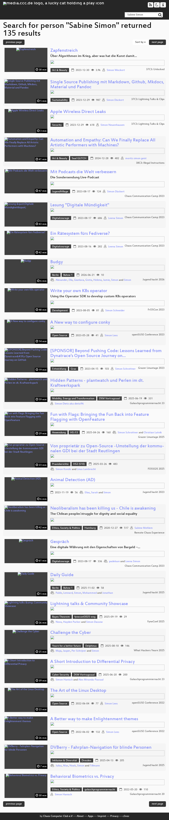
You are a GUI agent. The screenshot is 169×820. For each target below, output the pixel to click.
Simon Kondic (63, 469)
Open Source (59, 335)
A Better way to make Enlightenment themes (94, 719)
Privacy (114, 816)
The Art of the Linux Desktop (78, 690)
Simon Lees (111, 335)
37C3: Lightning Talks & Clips (147, 99)
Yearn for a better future (66, 646)
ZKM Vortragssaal (109, 398)
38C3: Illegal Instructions (150, 163)
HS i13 (74, 432)
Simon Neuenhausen (112, 125)
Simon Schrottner (125, 369)
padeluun (114, 561)
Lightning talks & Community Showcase (89, 604)
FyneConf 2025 (155, 621)
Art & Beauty (59, 70)
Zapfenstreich (64, 50)
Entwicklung (59, 369)
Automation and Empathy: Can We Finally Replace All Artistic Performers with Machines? (102, 143)
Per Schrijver (79, 651)
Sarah (94, 492)
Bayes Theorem (61, 617)
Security (57, 125)
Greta (88, 280)
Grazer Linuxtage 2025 (151, 437)
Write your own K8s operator (78, 291)
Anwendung (59, 432)
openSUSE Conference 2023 (148, 334)
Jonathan (107, 593)
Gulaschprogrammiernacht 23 (147, 403)
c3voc (126, 816)
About (80, 816)
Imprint (101, 816)
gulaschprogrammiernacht (99, 789)
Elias (87, 492)
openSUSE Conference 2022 (148, 702)
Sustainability (60, 100)
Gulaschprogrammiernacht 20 (147, 794)
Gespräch (59, 542)
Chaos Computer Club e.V (58, 816)
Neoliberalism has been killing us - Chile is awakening (103, 508)
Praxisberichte (60, 464)
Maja (59, 651)
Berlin (55, 275)
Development (60, 310)
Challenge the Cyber (70, 633)
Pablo (59, 593)
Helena (97, 280)
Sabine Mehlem (144, 528)
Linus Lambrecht (86, 469)
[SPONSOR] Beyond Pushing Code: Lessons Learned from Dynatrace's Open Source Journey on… (106, 354)
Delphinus (91, 646)
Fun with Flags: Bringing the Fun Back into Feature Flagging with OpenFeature (99, 417)
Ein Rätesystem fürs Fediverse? (80, 233)
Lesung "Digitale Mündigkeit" (79, 205)
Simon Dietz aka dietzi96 (69, 403)
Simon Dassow (94, 622)
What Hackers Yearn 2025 (149, 650)
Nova (59, 622)
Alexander (61, 280)
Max (65, 765)
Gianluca (79, 280)
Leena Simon (115, 218)
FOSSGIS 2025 (156, 469)
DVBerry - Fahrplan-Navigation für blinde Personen (100, 747)
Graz (73, 369)
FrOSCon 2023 (156, 309)
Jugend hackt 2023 (153, 492)
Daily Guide (62, 575)
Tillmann (95, 765)
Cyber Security (60, 674)
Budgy (56, 262)
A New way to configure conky (80, 322)
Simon (114, 280)
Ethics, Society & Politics (66, 528)
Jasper (66, 651)
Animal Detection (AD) (72, 480)
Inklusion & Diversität (64, 760)
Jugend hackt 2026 (153, 279)
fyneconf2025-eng (84, 617)
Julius (59, 765)
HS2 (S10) (79, 464)
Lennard (68, 593)
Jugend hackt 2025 (153, 592)
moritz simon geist (136, 158)
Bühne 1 (68, 275)
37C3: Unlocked (155, 69)
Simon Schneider (115, 310)
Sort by (139, 42)
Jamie (106, 280)
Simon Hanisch (64, 679)
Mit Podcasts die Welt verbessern (83, 172)
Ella (71, 280)
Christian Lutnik (153, 432)
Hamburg (90, 528)
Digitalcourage (60, 218)
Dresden (86, 760)
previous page (14, 42)
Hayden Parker (72, 622)
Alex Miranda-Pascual (90, 679)
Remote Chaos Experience (149, 532)
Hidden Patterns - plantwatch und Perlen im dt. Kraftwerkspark (97, 383)
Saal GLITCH (79, 158)
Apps (90, 816)
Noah (72, 765)
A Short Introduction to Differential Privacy (92, 662)
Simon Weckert (116, 70)
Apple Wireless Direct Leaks (78, 112)
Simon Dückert (115, 100)
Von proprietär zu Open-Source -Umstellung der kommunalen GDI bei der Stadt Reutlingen (107, 449)
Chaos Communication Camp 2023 (144, 196)
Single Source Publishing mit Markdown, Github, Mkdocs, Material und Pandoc (107, 85)
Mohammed (89, 593)
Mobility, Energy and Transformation (73, 398)
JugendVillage (60, 191)
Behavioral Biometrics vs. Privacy (82, 776)
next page (157, 42)
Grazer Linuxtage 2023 (151, 368)
